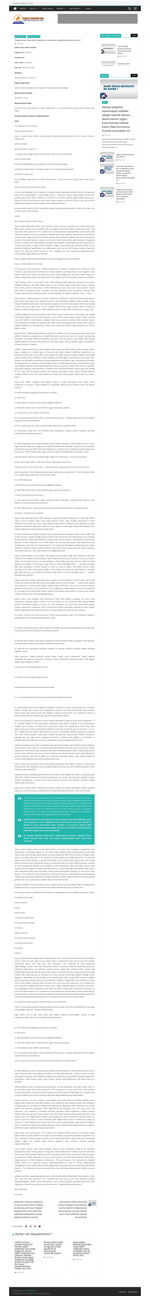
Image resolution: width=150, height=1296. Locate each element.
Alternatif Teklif (20, 36)
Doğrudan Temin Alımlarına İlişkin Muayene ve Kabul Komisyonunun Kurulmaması (123, 51)
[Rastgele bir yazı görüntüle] (135, 8)
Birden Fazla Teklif (33, 36)
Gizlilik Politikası (133, 1292)
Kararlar (59, 9)
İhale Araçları (74, 9)
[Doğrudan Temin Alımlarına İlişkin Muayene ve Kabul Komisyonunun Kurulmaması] (108, 49)
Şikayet (105, 102)
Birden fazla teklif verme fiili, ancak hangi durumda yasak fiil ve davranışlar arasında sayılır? (53, 1248)
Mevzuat (33, 9)
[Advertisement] (98, 19)
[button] (37, 8)
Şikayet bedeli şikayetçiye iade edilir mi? (125, 155)
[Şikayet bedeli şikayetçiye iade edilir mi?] (107, 157)
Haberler (22, 9)
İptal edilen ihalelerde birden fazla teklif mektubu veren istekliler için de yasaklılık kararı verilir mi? (82, 1249)
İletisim (88, 9)
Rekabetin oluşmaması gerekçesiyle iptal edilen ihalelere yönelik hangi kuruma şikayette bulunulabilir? (124, 194)
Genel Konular (47, 9)
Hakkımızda (122, 1292)
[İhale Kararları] (15, 8)
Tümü (134, 35)
